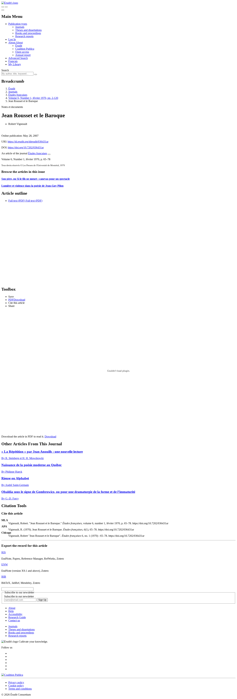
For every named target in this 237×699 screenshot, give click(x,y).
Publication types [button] (17, 23)
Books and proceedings (28, 33)
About (19, 42)
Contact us (14, 620)
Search (5, 70)
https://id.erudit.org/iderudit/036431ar (28, 141)
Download (50, 436)
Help (11, 611)
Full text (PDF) (16, 200)
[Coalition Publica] (12, 674)
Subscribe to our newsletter (19, 596)
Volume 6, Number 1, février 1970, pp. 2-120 (33, 97)
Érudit (18, 45)
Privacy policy (16, 682)
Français (13, 61)
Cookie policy (16, 685)
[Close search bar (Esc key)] (6, 6)
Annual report (23, 55)
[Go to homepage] (9, 2)
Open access (22, 51)
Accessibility (15, 614)
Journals (19, 26)
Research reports (24, 36)
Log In (12, 39)
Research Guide (17, 617)
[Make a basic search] (2, 6)
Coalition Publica (24, 48)
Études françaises (17, 94)
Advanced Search (18, 58)
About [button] (12, 42)
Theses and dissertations (28, 30)
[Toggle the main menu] (2, 10)
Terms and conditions (20, 688)
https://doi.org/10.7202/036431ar (26, 147)
